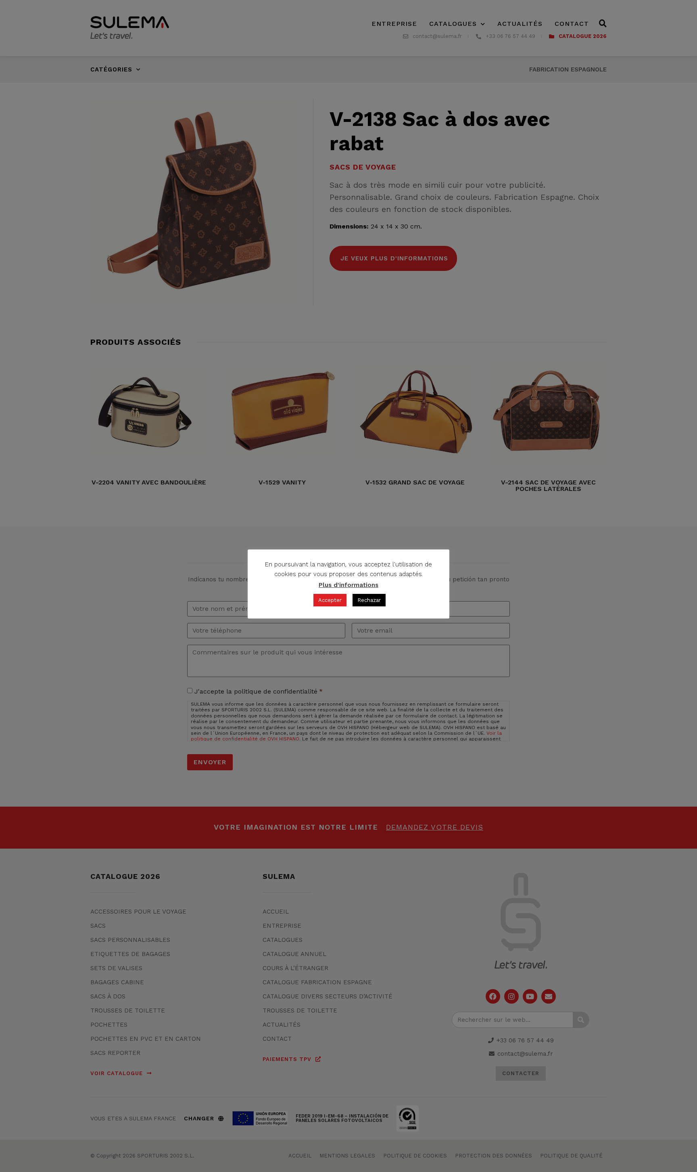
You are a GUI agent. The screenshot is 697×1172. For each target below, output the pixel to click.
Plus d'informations (348, 585)
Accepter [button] (330, 600)
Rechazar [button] (369, 600)
